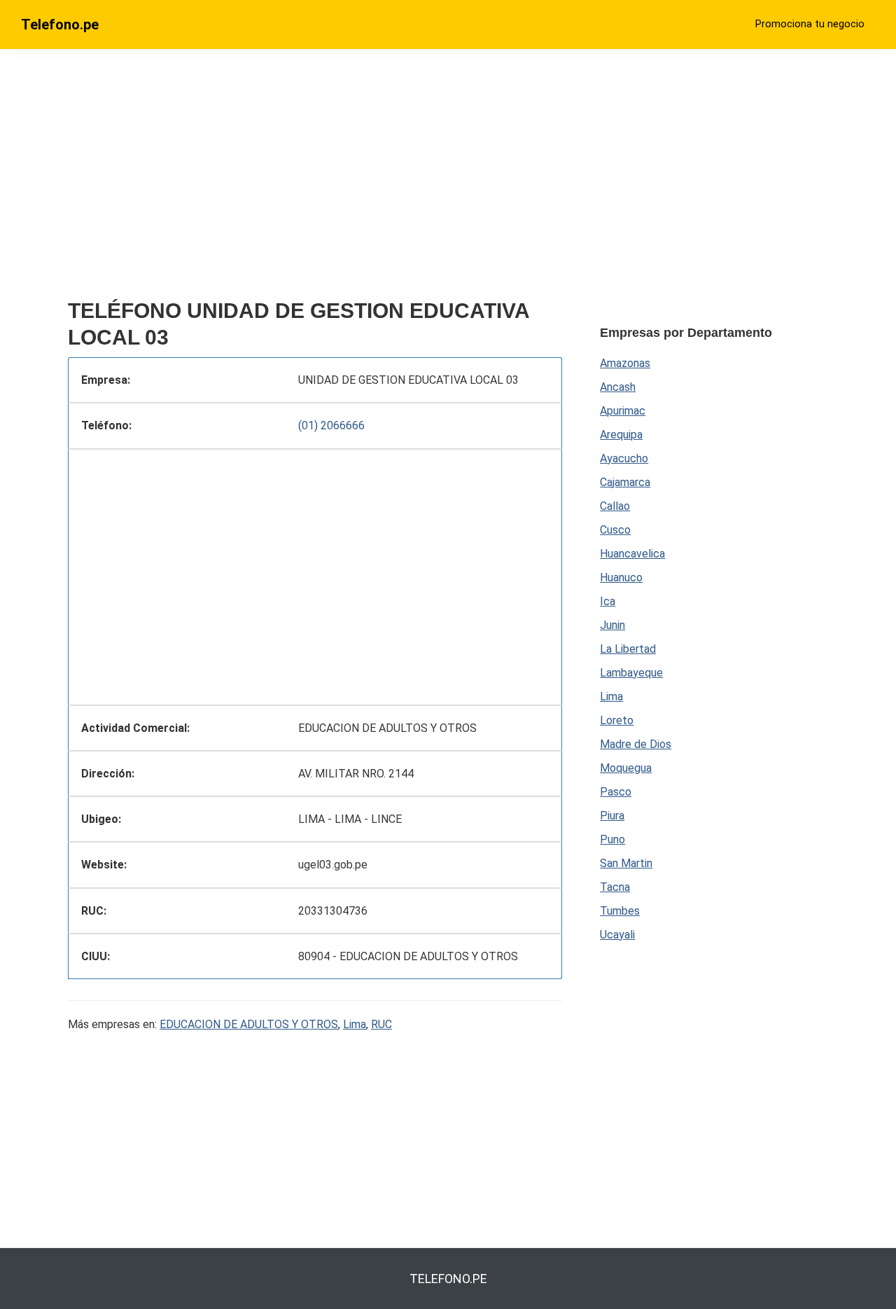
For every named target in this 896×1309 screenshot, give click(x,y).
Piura (612, 815)
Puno (612, 839)
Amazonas (625, 363)
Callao (615, 506)
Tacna (615, 887)
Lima (354, 1024)
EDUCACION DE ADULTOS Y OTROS (249, 1024)
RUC (381, 1024)
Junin (612, 625)
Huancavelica (632, 553)
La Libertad (628, 649)
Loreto (617, 720)
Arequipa (621, 434)
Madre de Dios (635, 744)
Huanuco (621, 577)
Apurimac (622, 410)
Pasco (615, 791)
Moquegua (626, 768)
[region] (315, 180)
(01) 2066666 (331, 425)
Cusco (615, 529)
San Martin (626, 863)
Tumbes (620, 910)
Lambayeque (631, 672)
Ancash (618, 387)
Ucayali (617, 934)
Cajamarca (625, 482)
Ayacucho (624, 458)
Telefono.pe (60, 24)
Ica (607, 601)
